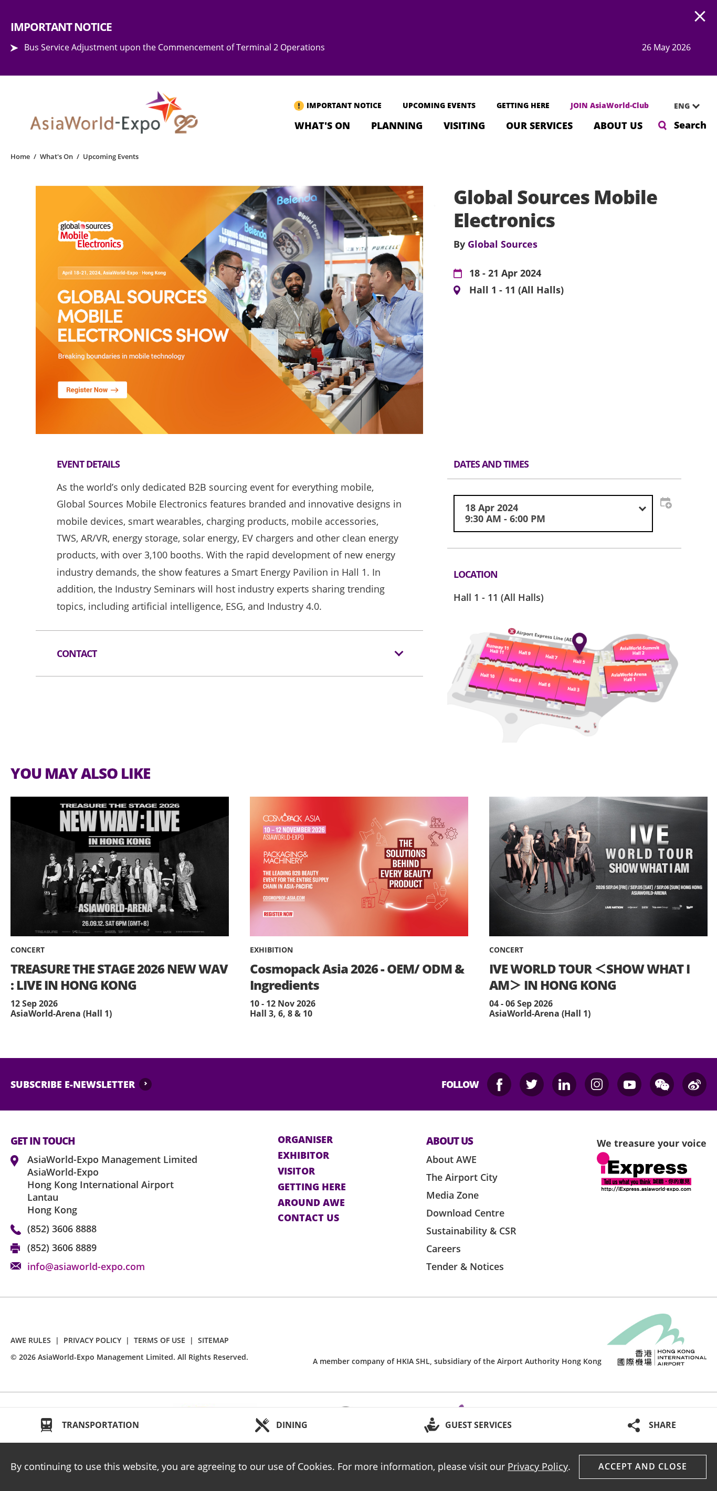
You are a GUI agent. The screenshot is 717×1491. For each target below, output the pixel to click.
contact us (308, 1218)
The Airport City (462, 1177)
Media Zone (452, 1195)
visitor (296, 1171)
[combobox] (683, 106)
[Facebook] (499, 1084)
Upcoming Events (111, 156)
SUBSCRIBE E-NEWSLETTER (72, 1084)
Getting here (312, 1187)
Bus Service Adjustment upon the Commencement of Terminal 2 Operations (174, 47)
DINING (292, 1425)
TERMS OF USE (159, 1340)
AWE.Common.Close (700, 16)
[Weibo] (694, 1084)
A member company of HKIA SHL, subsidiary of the (457, 1361)
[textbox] (553, 513)
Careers (443, 1248)
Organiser (305, 1140)
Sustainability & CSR (471, 1230)
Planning (397, 124)
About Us (618, 124)
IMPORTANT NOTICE (344, 105)
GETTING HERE (523, 105)
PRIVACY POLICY (92, 1340)
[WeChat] (662, 1084)
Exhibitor (303, 1155)
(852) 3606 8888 (62, 1228)
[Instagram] (597, 1084)
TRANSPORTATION (100, 1425)
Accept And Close (642, 1466)
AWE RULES (30, 1340)
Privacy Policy (538, 1466)
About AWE (451, 1159)
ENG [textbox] (682, 106)
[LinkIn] (564, 1084)
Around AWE (311, 1203)
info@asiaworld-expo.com (86, 1266)
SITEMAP (213, 1340)
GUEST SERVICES (478, 1425)
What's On (322, 124)
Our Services (539, 124)
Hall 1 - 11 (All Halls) (516, 290)
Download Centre (465, 1213)
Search (690, 125)
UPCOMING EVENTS (439, 105)
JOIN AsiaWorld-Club (610, 105)
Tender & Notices (465, 1266)
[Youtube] (629, 1084)
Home (20, 156)
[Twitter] (532, 1084)
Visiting (464, 124)
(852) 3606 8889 (62, 1247)
